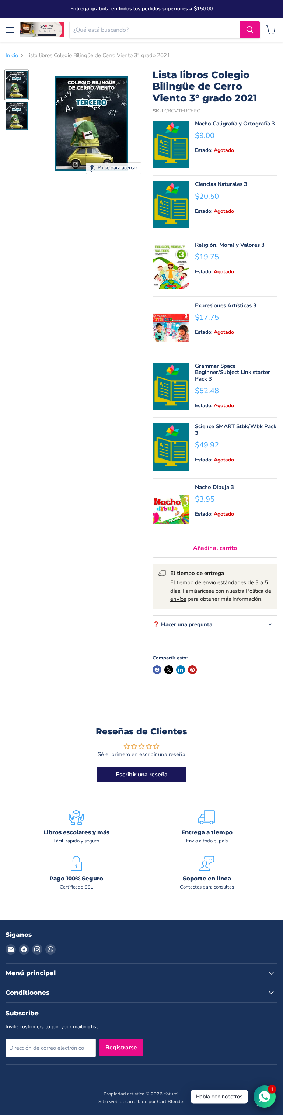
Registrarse (121, 1047)
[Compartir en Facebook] (157, 669)
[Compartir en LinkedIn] (180, 669)
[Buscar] (250, 29)
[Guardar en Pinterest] (192, 669)
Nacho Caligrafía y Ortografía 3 (235, 123)
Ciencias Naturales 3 (221, 184)
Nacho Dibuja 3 (214, 487)
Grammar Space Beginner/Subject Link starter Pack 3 (232, 372)
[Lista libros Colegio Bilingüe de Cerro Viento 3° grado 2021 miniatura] (16, 85)
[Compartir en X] (168, 669)
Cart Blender (171, 1101)
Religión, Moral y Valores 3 (230, 245)
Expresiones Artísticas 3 (225, 305)
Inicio (12, 55)
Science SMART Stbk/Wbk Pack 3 (235, 429)
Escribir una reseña (142, 775)
